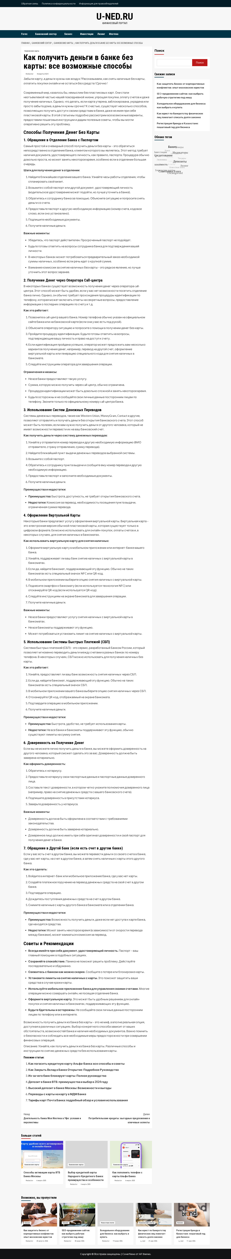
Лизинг (101, 34)
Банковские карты (32, 51)
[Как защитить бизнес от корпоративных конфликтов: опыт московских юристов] (39, 1214)
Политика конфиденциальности (58, 3)
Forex (24, 34)
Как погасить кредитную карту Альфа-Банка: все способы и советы (76, 1063)
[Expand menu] (29, 34)
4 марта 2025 (43, 74)
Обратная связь (29, 3)
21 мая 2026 (152, 1241)
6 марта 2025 (41, 1181)
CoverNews (128, 1253)
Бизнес (68, 34)
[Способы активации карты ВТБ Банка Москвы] (42, 1154)
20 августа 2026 (42, 1241)
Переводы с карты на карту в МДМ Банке (57, 1094)
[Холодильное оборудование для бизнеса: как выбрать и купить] (115, 1214)
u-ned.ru (114, 16)
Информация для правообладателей (98, 3)
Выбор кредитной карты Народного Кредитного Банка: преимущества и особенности (86, 1176)
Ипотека (113, 34)
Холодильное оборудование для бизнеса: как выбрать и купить (181, 105)
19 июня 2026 (117, 1241)
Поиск (159, 50)
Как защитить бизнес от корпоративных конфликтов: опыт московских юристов (181, 85)
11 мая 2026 (191, 1241)
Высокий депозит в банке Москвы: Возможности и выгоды (69, 1088)
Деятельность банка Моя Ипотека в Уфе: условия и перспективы (52, 1118)
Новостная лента (107, 1223)
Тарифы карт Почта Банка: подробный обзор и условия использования (78, 1100)
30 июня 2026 (79, 1241)
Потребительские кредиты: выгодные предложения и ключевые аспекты (119, 1118)
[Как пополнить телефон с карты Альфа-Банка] (131, 1154)
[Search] (208, 34)
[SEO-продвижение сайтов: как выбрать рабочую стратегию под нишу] (77, 1214)
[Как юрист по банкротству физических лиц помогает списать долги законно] (154, 1214)
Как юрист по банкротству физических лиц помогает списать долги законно (180, 115)
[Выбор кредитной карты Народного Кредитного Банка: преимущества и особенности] (86, 1154)
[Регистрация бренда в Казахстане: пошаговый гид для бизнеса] (192, 1214)
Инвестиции (86, 34)
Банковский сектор (46, 34)
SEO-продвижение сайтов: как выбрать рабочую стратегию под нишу (180, 95)
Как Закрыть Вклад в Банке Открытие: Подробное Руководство (73, 1069)
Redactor (29, 74)
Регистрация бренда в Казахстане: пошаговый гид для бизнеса (177, 125)
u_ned (142, 1241)
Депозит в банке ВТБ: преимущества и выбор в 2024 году (68, 1082)
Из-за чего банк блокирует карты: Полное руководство (67, 1075)
